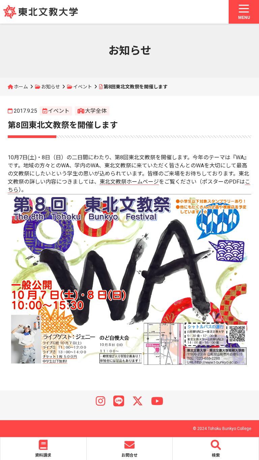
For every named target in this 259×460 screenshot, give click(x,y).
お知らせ (50, 86)
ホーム (21, 86)
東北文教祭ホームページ (129, 182)
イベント (82, 86)
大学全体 (96, 111)
